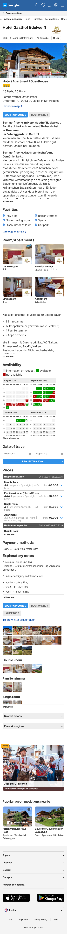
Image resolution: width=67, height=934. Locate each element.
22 (17, 432)
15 (37, 396)
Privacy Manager (41, 919)
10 (44, 392)
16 (41, 396)
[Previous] (5, 60)
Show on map (11, 106)
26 (50, 400)
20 (11, 432)
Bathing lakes (52, 19)
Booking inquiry (14, 114)
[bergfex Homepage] (12, 5)
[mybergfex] (56, 5)
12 (50, 392)
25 (27, 432)
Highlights (37, 19)
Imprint (55, 919)
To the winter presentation (19, 619)
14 (14, 428)
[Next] (61, 60)
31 (7, 408)
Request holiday (32, 461)
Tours (27, 19)
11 (47, 392)
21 (14, 432)
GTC (11, 919)
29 (37, 404)
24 (24, 432)
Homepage (11, 613)
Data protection (23, 919)
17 (44, 396)
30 (27, 404)
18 (47, 396)
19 (7, 432)
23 (20, 432)
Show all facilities (13, 232)
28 (34, 404)
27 (54, 400)
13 (11, 428)
